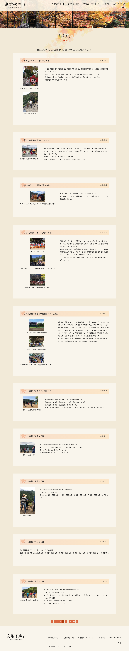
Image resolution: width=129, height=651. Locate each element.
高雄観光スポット (58, 4)
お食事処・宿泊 (73, 4)
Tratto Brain (76, 647)
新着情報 (106, 4)
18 (70, 621)
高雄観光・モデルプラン (91, 4)
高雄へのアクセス (119, 4)
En (123, 7)
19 (74, 621)
